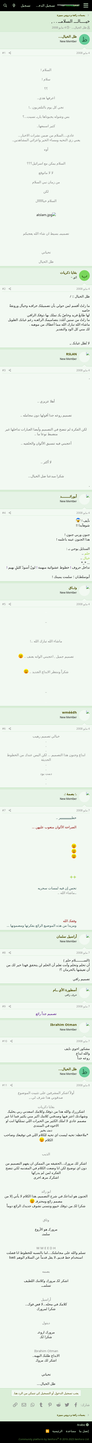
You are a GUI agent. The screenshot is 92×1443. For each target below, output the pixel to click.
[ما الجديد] (14, 5)
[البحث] (5, 5)
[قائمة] (86, 5)
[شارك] (10, 53)
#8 (4, 953)
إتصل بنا (84, 1431)
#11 (4, 1085)
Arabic (81, 1425)
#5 (4, 604)
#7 (4, 810)
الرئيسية (57, 1431)
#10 (4, 1041)
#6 (4, 729)
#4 (4, 513)
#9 (4, 1006)
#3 (4, 370)
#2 (4, 289)
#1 (4, 53)
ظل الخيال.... (79, 27)
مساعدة (71, 1431)
